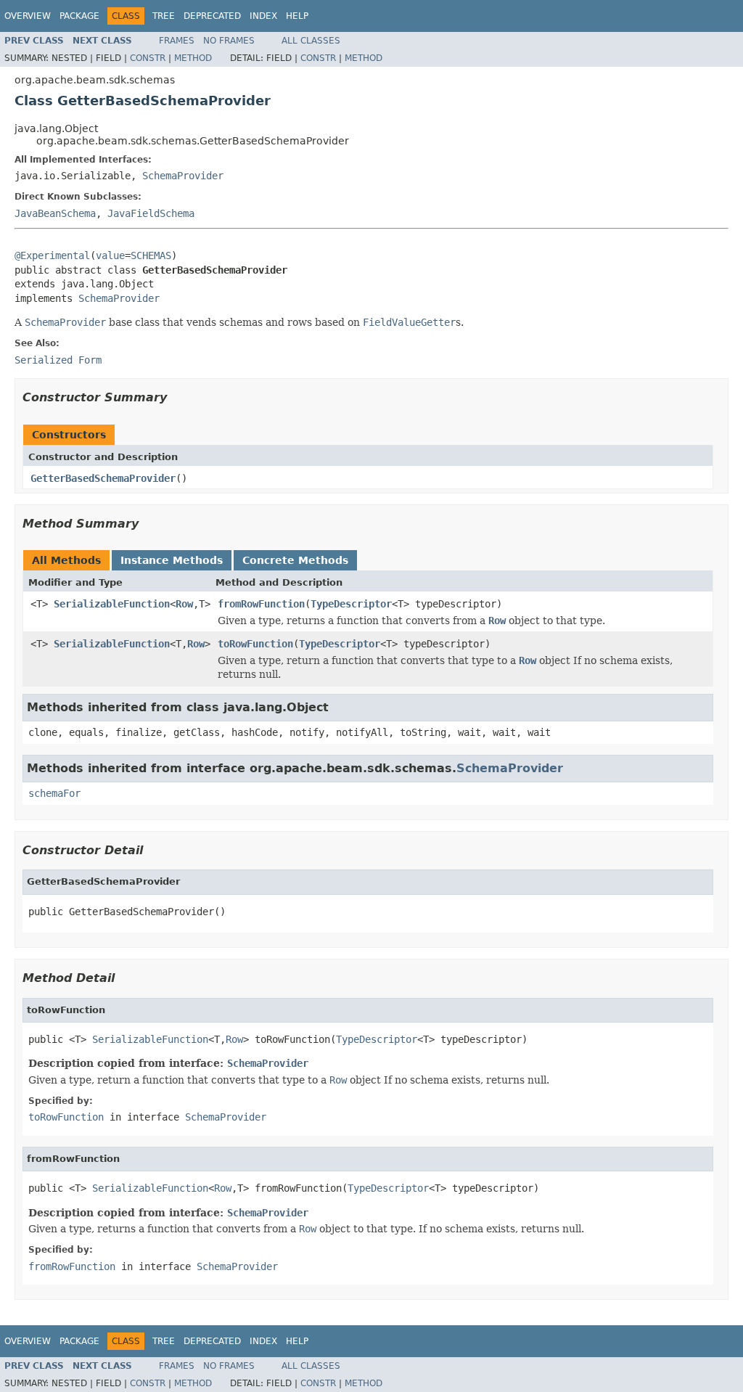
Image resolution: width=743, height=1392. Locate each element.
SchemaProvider (182, 175)
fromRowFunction (261, 604)
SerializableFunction (112, 604)
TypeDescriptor (351, 604)
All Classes (311, 41)
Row (184, 604)
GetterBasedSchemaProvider (103, 478)
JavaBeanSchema (55, 213)
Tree (163, 16)
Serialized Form (58, 360)
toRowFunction (255, 644)
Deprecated (212, 16)
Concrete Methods (295, 560)
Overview (27, 16)
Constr (147, 58)
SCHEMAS (151, 255)
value (110, 255)
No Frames (229, 41)
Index (263, 16)
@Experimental (52, 255)
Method (193, 58)
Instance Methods (171, 560)
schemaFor (54, 793)
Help (297, 16)
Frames (176, 41)
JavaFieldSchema (150, 213)
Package (79, 16)
